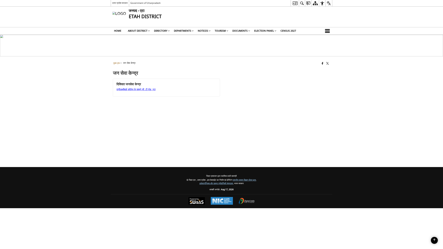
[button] (328, 31)
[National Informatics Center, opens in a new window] (222, 201)
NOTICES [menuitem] (203, 31)
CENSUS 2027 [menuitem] (288, 31)
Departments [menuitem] (182, 31)
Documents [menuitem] (240, 31)
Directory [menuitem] (160, 31)
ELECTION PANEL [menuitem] (264, 31)
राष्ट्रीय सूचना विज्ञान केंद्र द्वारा (244, 180)
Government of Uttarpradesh (145, 3)
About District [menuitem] (137, 31)
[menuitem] (295, 3)
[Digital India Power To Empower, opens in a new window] (246, 201)
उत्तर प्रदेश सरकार (120, 3)
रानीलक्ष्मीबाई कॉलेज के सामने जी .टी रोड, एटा (136, 89)
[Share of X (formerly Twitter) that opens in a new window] (327, 63)
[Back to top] (434, 240)
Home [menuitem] (117, 31)
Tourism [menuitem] (220, 31)
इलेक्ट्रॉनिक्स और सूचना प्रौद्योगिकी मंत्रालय (216, 183)
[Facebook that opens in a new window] (322, 63)
